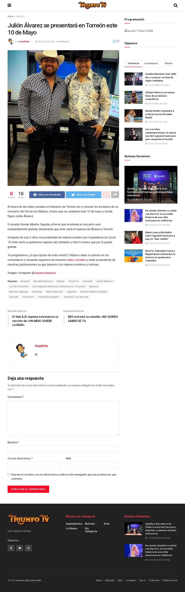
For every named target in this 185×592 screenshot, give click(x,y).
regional (71, 291)
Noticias (20, 16)
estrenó (87, 281)
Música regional (18, 291)
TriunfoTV (28, 297)
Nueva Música (54, 291)
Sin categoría (91, 530)
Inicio (99, 580)
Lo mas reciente (18, 286)
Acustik (25, 281)
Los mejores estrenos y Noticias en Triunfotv (59, 286)
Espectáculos (74, 523)
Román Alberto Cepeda (94, 291)
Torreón (13, 297)
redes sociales (76, 260)
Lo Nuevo (71, 528)
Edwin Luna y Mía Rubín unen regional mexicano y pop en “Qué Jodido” (160, 235)
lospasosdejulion (45, 273)
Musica (94, 286)
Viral (106, 523)
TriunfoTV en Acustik (76, 297)
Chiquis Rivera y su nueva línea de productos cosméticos (160, 95)
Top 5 (142, 580)
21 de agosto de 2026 (140, 200)
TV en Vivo (154, 580)
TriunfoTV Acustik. (49, 297)
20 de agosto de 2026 (158, 243)
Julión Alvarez (104, 281)
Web (68, 458)
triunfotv (24, 41)
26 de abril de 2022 (45, 41)
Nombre (14, 442)
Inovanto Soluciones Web (28, 580)
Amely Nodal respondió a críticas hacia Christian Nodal (159, 114)
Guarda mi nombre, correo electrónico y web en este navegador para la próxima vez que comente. (63, 476)
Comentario (16, 397)
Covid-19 (74, 281)
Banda (60, 281)
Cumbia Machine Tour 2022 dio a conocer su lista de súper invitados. (160, 77)
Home (11, 16)
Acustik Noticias (43, 281)
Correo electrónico (20, 458)
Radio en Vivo (170, 580)
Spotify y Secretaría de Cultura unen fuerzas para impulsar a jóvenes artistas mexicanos (150, 192)
